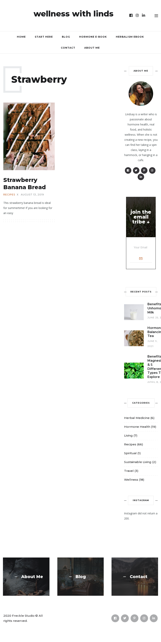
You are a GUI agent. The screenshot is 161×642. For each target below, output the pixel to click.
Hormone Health (137, 427)
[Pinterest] (144, 170)
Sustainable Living (137, 462)
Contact (68, 47)
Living (128, 435)
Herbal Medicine (137, 418)
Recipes (9, 194)
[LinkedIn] (143, 15)
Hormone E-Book (93, 36)
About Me (92, 47)
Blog (66, 36)
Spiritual (130, 453)
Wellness (131, 479)
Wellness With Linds (73, 13)
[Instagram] (137, 15)
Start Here (44, 36)
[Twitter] (136, 170)
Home (21, 36)
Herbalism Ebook (130, 36)
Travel (129, 471)
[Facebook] (131, 15)
